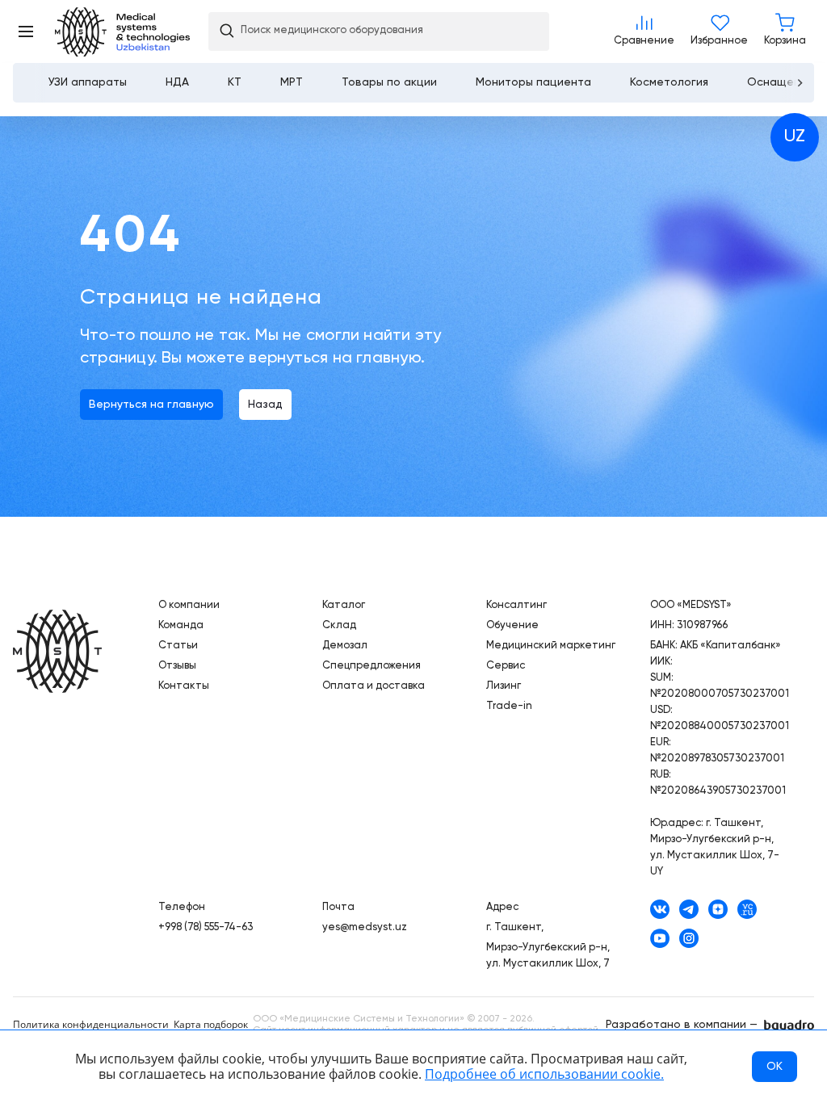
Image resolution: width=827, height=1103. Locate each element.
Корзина (785, 31)
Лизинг (503, 686)
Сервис (505, 666)
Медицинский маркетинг (550, 645)
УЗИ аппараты (87, 82)
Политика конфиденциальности (91, 1024)
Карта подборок (211, 1024)
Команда (181, 625)
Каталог (343, 605)
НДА (177, 82)
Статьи (178, 645)
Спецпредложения (371, 666)
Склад (339, 625)
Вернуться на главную (151, 404)
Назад (265, 404)
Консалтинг (516, 605)
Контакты (183, 686)
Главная (57, 653)
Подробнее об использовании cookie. (544, 1074)
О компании (189, 605)
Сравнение (644, 31)
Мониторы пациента (533, 82)
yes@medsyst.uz (364, 927)
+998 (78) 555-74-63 (205, 927)
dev (789, 1026)
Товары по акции (389, 82)
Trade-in (509, 706)
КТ (234, 82)
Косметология (669, 82)
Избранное (719, 31)
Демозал (344, 645)
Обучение (512, 625)
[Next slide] (799, 83)
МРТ (291, 82)
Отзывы (177, 666)
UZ (794, 136)
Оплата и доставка (373, 686)
